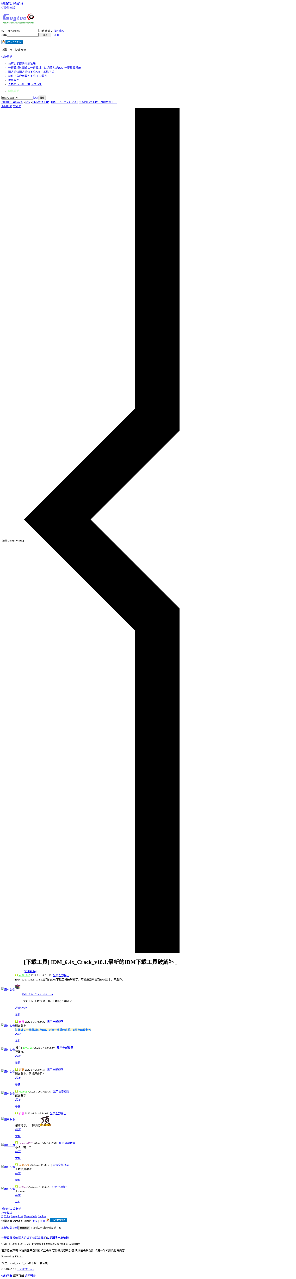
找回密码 (59, 30)
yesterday (23, 1091)
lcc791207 (24, 975)
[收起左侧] (102, 952)
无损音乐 (25, 84)
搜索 (36, 97)
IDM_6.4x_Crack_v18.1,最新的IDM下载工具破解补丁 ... (84, 102)
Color (7, 1216)
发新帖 (17, 106)
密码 (4, 35)
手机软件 (13, 80)
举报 (18, 1014)
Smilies (42, 1216)
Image (14, 1216)
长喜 (21, 1021)
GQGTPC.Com (25, 1269)
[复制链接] (30, 971)
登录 (35, 1221)
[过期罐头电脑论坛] (18, 23)
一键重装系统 (9, 1237)
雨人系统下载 (26, 1237)
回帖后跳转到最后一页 (48, 1227)
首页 (22, 63)
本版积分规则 (9, 1227)
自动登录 (47, 30)
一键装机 (44, 67)
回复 (24, 1008)
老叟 (21, 1069)
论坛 (27, 102)
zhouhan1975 (25, 1143)
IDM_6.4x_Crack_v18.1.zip (37, 994)
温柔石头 (23, 1165)
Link (20, 1216)
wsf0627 (23, 1186)
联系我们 (40, 1237)
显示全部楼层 (61, 975)
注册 (56, 35)
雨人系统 (31, 71)
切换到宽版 (8, 7)
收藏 (18, 1008)
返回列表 (6, 106)
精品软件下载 (40, 102)
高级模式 (6, 1213)
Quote (27, 1216)
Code (34, 1216)
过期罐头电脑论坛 (12, 3)
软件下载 (27, 75)
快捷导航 (6, 56)
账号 (4, 30)
